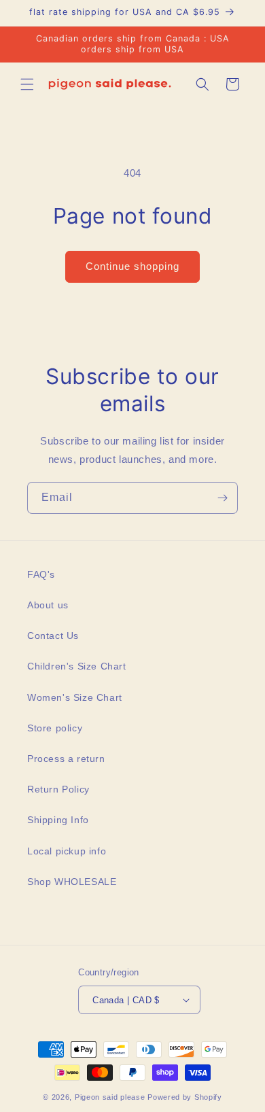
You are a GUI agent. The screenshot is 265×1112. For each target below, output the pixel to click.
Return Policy (58, 789)
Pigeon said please (110, 1097)
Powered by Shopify (184, 1097)
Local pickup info (66, 851)
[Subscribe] (222, 498)
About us (48, 605)
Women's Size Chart (74, 697)
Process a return (66, 758)
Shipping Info (58, 819)
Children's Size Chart (76, 666)
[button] (27, 84)
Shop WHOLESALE (71, 881)
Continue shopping (132, 266)
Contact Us (53, 635)
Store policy (54, 728)
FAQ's (41, 574)
